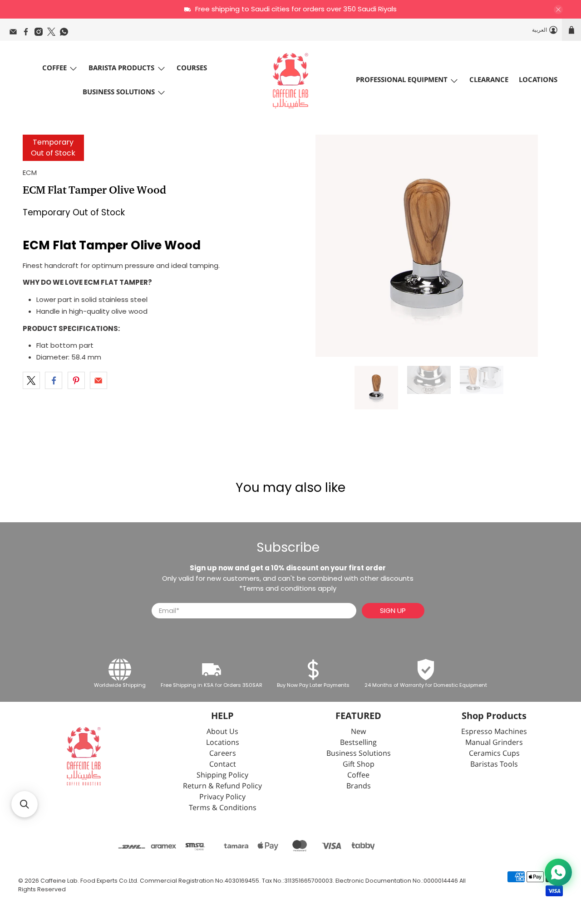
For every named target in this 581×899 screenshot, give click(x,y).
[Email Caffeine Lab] (15, 34)
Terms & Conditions (222, 808)
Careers (222, 753)
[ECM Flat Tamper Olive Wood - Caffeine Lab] (426, 246)
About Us (222, 732)
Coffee (54, 68)
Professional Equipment (402, 80)
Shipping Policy (222, 775)
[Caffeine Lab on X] (53, 34)
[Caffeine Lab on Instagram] (40, 34)
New (358, 732)
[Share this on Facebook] (53, 380)
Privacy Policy (222, 797)
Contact (222, 764)
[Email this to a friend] (98, 380)
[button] (24, 804)
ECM (30, 172)
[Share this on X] (31, 380)
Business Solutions (119, 92)
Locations (538, 80)
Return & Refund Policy (222, 786)
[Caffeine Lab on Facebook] (28, 34)
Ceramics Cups (494, 753)
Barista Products (121, 68)
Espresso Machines (494, 732)
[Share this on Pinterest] (76, 380)
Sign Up (393, 610)
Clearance (488, 80)
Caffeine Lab (59, 880)
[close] (558, 9)
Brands (358, 786)
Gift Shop (358, 764)
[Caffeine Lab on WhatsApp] (66, 34)
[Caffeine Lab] (290, 80)
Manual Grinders (494, 742)
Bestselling (358, 742)
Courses (192, 68)
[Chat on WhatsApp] (558, 872)
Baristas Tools (494, 764)
